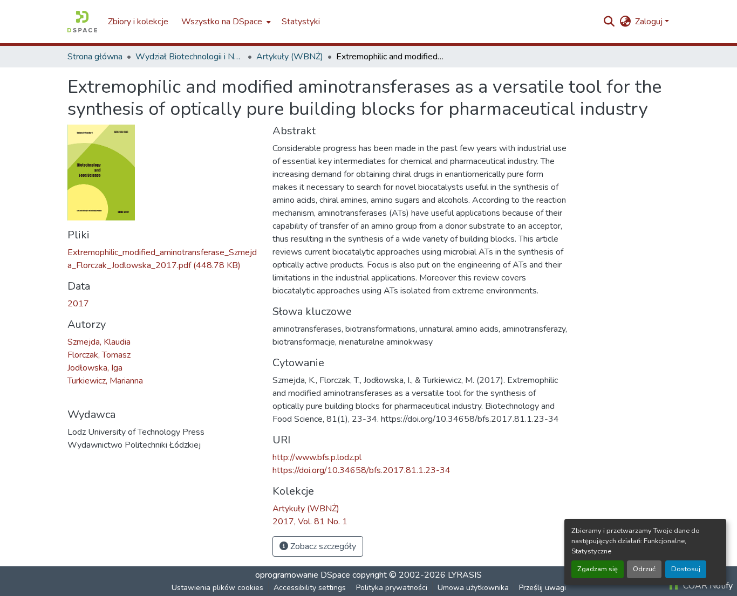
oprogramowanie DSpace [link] (302, 575)
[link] (163, 259)
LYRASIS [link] (465, 575)
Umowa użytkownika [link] (473, 588)
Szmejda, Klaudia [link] (99, 342)
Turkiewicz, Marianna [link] (105, 381)
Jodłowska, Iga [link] (94, 368)
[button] (82, 21)
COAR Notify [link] (707, 586)
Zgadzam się (597, 569)
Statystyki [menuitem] (301, 22)
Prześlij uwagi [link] (542, 588)
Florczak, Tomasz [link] (99, 355)
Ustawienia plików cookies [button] (217, 588)
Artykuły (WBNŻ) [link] (289, 57)
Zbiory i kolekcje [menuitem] (138, 22)
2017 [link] (78, 304)
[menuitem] (225, 21)
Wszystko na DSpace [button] (221, 22)
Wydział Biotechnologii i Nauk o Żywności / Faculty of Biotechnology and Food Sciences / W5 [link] (189, 57)
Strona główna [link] (94, 57)
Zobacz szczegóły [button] (322, 546)
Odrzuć (644, 569)
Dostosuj (685, 569)
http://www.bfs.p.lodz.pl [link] (316, 457)
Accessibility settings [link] (310, 588)
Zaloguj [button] (650, 22)
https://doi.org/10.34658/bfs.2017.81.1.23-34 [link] (361, 470)
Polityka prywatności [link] (391, 588)
